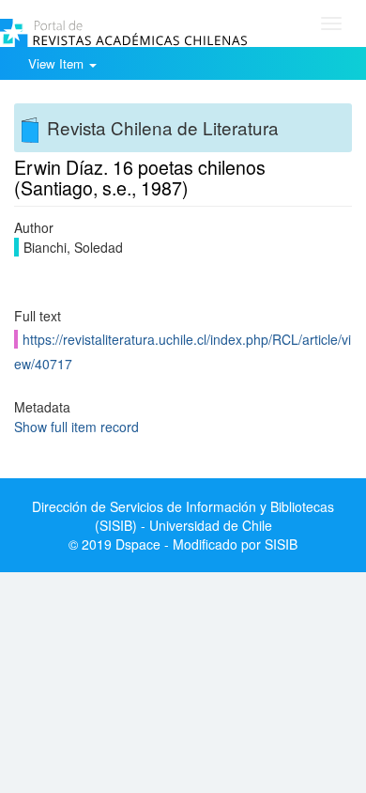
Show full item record (76, 426)
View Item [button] (57, 63)
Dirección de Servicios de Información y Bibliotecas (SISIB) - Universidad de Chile (183, 516)
